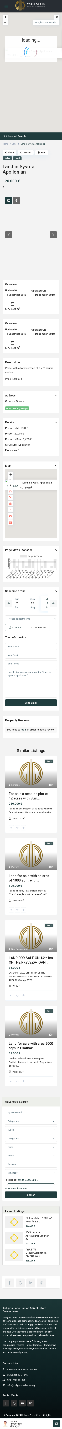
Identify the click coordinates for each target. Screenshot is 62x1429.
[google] (20, 1282)
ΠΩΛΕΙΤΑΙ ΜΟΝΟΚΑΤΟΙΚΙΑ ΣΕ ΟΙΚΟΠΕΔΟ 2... (36, 1253)
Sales (7, 158)
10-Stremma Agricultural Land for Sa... (37, 1236)
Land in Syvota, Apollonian (37, 482)
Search (31, 1195)
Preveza (15, 867)
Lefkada (15, 785)
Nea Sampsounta (20, 949)
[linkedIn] (30, 1282)
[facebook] (9, 1282)
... (52, 812)
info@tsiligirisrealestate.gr (21, 1385)
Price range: (11, 1180)
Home (5, 144)
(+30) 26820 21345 (17, 1374)
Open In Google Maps (17, 408)
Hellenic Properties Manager (16, 1423)
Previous (8, 603)
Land (14, 144)
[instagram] (41, 1282)
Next (53, 603)
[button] (38, 73)
